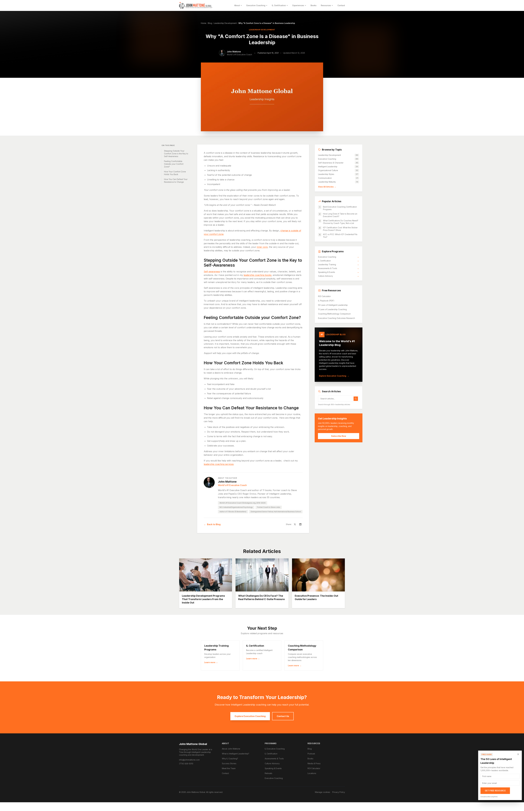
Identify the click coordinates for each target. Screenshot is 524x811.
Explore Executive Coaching (334, 376)
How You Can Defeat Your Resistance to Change (175, 180)
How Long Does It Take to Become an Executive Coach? (340, 215)
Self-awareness (212, 271)
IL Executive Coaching (275, 749)
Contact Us (283, 716)
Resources (326, 5)
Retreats (268, 773)
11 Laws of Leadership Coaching (332, 309)
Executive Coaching (255, 5)
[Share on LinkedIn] (300, 524)
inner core (262, 247)
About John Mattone (231, 749)
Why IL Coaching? (230, 758)
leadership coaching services (219, 464)
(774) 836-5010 (186, 763)
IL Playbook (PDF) (326, 300)
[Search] (356, 398)
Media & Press (314, 763)
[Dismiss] (518, 754)
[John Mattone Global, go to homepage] (195, 5)
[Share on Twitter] (295, 524)
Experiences (298, 5)
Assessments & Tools (338, 268)
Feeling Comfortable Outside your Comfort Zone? (173, 164)
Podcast (311, 753)
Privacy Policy (338, 792)
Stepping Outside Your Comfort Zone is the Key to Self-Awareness (176, 153)
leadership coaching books (257, 275)
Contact (341, 5)
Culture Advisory (338, 276)
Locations (312, 773)
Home (203, 23)
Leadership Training (338, 264)
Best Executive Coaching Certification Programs (340, 208)
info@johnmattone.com (189, 760)
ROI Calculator (324, 296)
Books (313, 5)
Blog (210, 23)
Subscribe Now (338, 436)
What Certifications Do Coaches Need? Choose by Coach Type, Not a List (340, 221)
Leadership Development (225, 23)
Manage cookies (322, 792)
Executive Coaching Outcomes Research (336, 318)
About (237, 5)
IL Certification (279, 5)
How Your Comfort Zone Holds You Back (175, 172)
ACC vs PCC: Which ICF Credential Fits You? (340, 235)
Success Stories (229, 763)
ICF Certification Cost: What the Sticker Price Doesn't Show (340, 228)
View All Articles (327, 187)
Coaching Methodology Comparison (334, 314)
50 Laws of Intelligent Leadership (333, 305)
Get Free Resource (495, 790)
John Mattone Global (193, 744)
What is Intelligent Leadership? (235, 753)
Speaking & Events (338, 272)
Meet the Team (229, 768)
